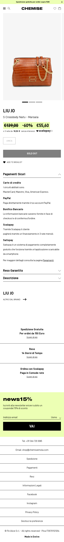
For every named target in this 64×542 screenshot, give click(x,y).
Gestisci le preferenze (32, 521)
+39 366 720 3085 (34, 441)
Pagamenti (48, 260)
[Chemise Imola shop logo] (32, 8)
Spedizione (32, 459)
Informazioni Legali (32, 485)
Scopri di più (32, 337)
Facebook (32, 494)
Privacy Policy (32, 512)
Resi (32, 477)
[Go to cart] (59, 8)
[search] (9, 8)
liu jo (9, 110)
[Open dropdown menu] (4, 8)
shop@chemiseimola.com (35, 450)
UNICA (9, 141)
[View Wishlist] (54, 8)
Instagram (32, 503)
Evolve (36, 537)
